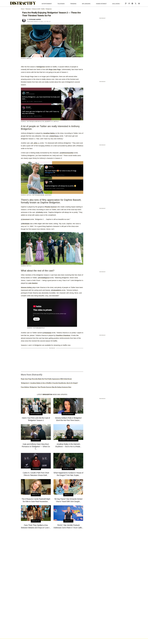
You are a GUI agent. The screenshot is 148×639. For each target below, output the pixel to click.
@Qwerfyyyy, (54, 136)
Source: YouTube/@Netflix (36, 328)
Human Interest (101, 3)
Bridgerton (49, 9)
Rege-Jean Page (55, 69)
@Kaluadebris (56, 290)
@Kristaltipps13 (44, 278)
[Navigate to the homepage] (23, 3)
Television (60, 3)
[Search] (126, 3)
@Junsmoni (25, 219)
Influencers (86, 3)
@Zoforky (39, 212)
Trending (73, 3)
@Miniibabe (25, 223)
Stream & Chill (36, 9)
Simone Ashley (26, 287)
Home (22, 9)
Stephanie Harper (35, 19)
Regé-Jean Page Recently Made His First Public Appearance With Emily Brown (46, 379)
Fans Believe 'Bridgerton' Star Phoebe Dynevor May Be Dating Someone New (46, 387)
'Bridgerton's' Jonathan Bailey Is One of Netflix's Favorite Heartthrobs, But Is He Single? (49, 383)
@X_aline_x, (35, 143)
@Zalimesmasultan (67, 153)
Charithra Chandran (63, 335)
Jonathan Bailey (49, 133)
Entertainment (47, 3)
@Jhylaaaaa (46, 333)
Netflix (43, 9)
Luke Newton (33, 283)
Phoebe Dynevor (51, 207)
